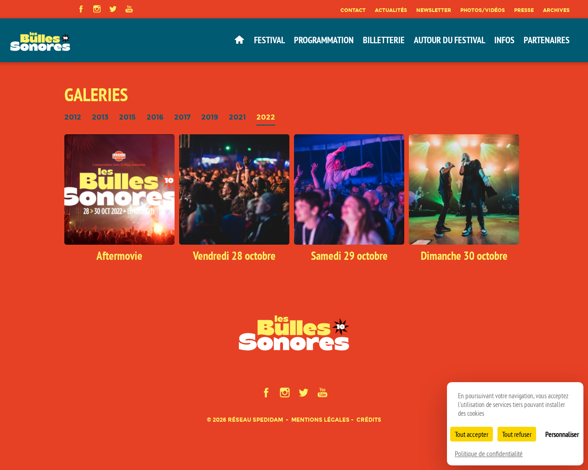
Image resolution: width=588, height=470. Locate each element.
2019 (209, 117)
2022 (265, 117)
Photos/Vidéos (482, 10)
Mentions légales (320, 419)
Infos (504, 40)
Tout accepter (471, 434)
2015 (127, 117)
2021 (237, 117)
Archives (556, 10)
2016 (155, 117)
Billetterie (384, 40)
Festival (269, 40)
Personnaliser (562, 434)
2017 (182, 117)
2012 (72, 117)
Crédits (368, 419)
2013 (100, 117)
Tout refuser (516, 434)
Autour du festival (449, 40)
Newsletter (433, 10)
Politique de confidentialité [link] (489, 453)
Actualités (391, 10)
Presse (524, 10)
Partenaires (547, 40)
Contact (353, 10)
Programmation (324, 40)
